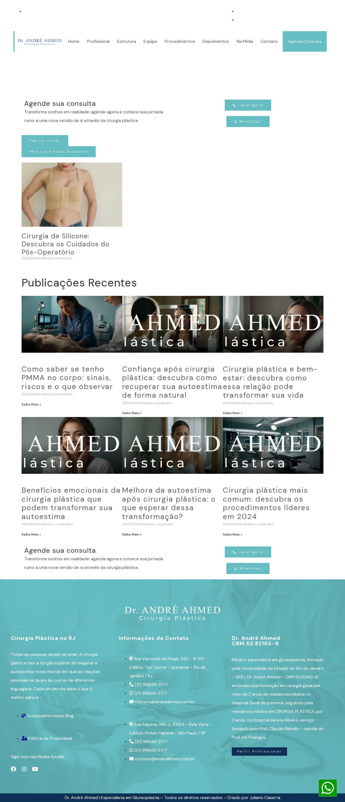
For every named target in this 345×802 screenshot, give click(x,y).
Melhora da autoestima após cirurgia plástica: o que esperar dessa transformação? (169, 503)
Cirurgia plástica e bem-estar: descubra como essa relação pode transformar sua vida (270, 382)
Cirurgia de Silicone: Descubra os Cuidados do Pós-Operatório (65, 244)
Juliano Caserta (265, 797)
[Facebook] (13, 769)
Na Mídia (245, 41)
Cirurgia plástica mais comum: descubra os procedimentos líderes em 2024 (266, 503)
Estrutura (126, 41)
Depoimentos (215, 41)
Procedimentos (180, 41)
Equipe (150, 41)
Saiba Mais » (31, 404)
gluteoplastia (292, 660)
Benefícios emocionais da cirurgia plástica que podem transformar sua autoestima (71, 503)
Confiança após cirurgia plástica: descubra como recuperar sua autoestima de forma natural (172, 382)
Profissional (98, 41)
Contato (269, 41)
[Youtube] (35, 769)
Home (74, 41)
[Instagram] (24, 769)
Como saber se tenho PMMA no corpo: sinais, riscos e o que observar (67, 377)
